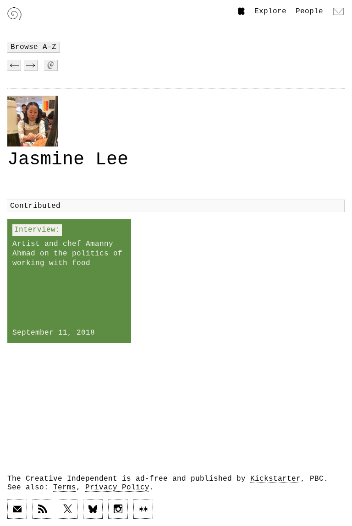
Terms (64, 487)
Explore (270, 11)
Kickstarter (275, 479)
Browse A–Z (33, 47)
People (309, 11)
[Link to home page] (14, 13)
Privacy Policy (117, 487)
